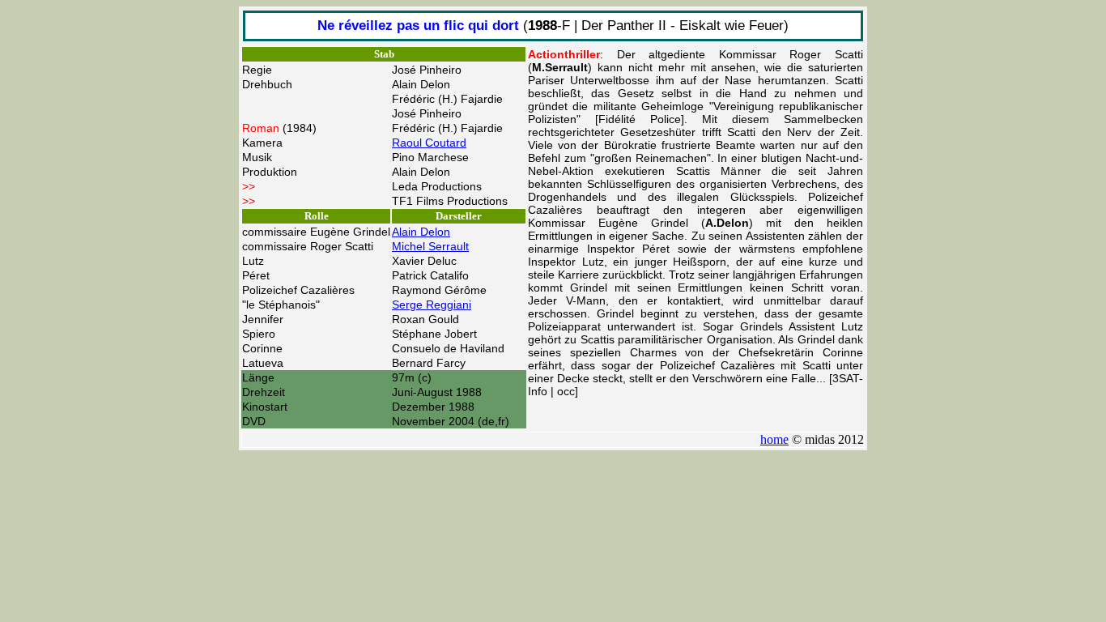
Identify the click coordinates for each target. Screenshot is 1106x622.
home (774, 439)
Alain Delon (421, 231)
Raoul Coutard (429, 142)
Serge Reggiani (431, 304)
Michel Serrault (430, 246)
